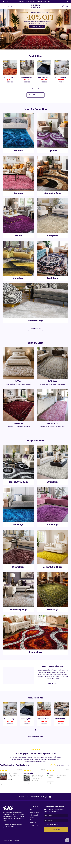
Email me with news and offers (54, 824)
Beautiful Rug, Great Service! (55, 773)
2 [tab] (32, 88)
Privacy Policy (34, 815)
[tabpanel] (10, 72)
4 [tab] (38, 88)
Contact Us (34, 825)
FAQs (32, 809)
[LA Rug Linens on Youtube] (7, 2)
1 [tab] (30, 88)
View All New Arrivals (35, 736)
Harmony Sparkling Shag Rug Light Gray (24, 783)
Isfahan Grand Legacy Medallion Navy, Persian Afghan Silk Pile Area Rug (48, 784)
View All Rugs (52, 683)
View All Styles (35, 328)
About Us (33, 823)
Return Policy (34, 812)
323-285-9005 (8, 827)
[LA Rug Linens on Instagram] (5, 2)
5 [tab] (41, 88)
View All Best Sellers (35, 95)
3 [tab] (35, 88)
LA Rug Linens (15, 840)
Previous (4, 72)
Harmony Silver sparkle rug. (31, 773)
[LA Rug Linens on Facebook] (3, 2)
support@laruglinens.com (12, 824)
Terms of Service (33, 819)
